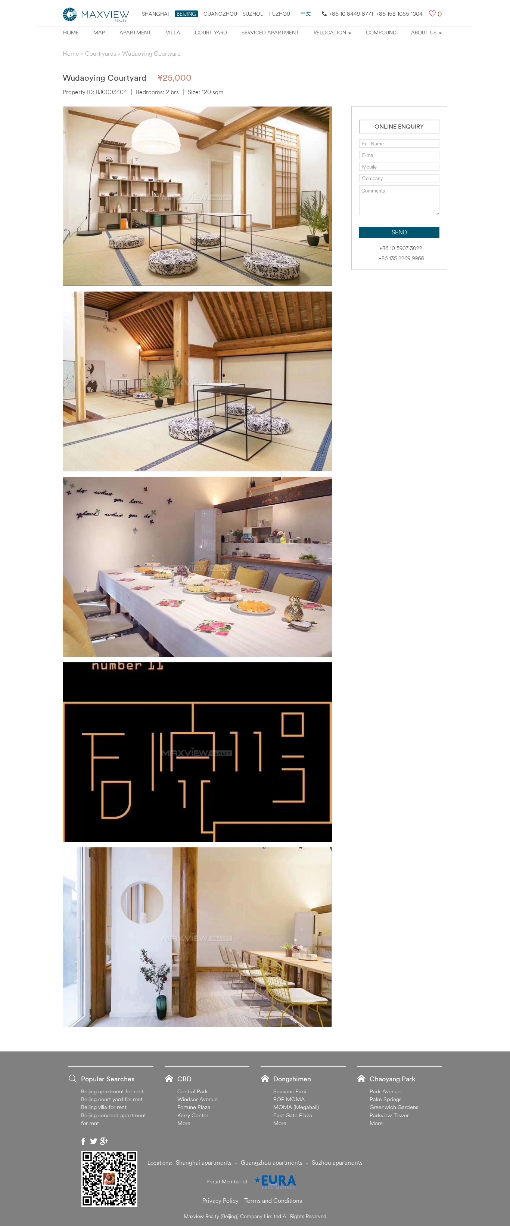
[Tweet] (94, 1141)
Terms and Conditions (273, 1200)
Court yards (100, 53)
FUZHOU (279, 13)
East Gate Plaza (292, 1115)
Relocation (331, 32)
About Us (424, 32)
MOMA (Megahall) (296, 1107)
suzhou (253, 13)
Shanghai (155, 13)
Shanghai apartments (203, 1162)
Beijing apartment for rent (112, 1091)
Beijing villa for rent (104, 1107)
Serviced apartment (270, 32)
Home (71, 32)
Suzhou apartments (337, 1162)
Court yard (211, 32)
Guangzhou (220, 13)
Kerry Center (192, 1115)
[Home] (96, 14)
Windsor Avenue (197, 1099)
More (183, 1123)
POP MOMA (289, 1099)
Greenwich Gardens (394, 1107)
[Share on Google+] (104, 1141)
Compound (381, 32)
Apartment (135, 32)
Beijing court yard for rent (112, 1099)
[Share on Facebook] (83, 1141)
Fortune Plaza (194, 1107)
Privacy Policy (220, 1200)
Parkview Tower (389, 1115)
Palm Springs (386, 1099)
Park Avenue (385, 1091)
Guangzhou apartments (271, 1162)
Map (99, 32)
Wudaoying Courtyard (151, 53)
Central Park (192, 1091)
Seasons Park (290, 1091)
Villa (173, 32)
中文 (306, 13)
